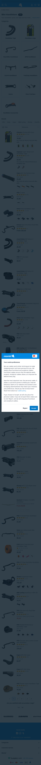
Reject (25, 408)
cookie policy (22, 391)
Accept (33, 408)
